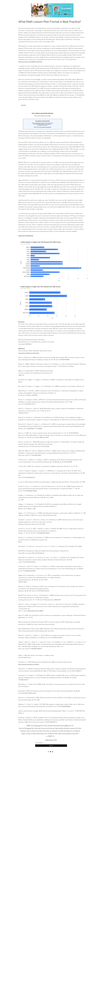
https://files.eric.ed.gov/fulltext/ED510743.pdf (31, 553)
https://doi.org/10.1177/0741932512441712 (45, 722)
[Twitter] (50, 751)
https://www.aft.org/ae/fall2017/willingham (30, 61)
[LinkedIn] (52, 751)
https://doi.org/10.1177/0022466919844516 (30, 648)
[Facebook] (48, 751)
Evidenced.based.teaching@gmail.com (61, 725)
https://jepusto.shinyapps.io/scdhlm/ (28, 664)
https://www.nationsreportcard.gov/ (44, 624)
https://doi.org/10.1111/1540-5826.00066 (29, 455)
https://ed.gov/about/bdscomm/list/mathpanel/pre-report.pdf (36, 631)
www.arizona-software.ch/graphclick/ (28, 353)
